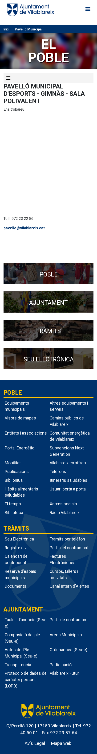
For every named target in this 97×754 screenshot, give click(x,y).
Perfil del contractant (69, 547)
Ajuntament (23, 609)
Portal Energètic (19, 447)
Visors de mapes (20, 417)
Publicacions (17, 471)
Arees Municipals (66, 634)
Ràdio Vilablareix (65, 512)
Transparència (18, 664)
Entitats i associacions (26, 433)
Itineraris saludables (68, 480)
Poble (13, 392)
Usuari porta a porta (68, 488)
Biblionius (14, 480)
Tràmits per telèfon (67, 538)
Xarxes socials (63, 503)
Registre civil (16, 547)
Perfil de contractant (69, 619)
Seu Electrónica (19, 538)
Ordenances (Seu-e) (68, 649)
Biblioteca (14, 512)
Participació (61, 664)
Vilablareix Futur (64, 673)
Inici (6, 29)
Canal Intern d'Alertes (69, 586)
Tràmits (16, 528)
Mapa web (61, 743)
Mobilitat (13, 462)
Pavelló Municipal (29, 29)
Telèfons (58, 471)
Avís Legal (34, 743)
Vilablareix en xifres (68, 462)
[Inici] (31, 9)
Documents (15, 586)
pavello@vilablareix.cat (24, 228)
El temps (13, 503)
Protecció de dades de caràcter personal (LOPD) (26, 679)
